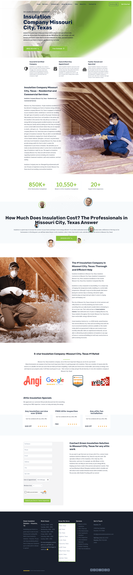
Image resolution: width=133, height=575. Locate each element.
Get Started (125, 4)
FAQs (76, 4)
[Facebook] (91, 570)
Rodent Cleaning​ (83, 546)
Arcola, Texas (62, 540)
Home (38, 4)
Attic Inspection (83, 537)
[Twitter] (94, 570)
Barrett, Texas (62, 554)
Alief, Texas (62, 529)
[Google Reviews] (105, 570)
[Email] (103, 570)
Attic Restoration (83, 531)
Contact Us (92, 4)
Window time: (28, 485)
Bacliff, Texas (62, 547)
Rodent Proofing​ (83, 544)
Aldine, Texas (62, 525)
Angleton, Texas (63, 536)
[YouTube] (108, 570)
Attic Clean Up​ (83, 528)
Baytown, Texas (63, 558)
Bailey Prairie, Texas (64, 551)
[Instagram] (97, 570)
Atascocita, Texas (64, 543)
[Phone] (100, 570)
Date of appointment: (30, 480)
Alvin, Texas (62, 533)
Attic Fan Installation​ (84, 548)
